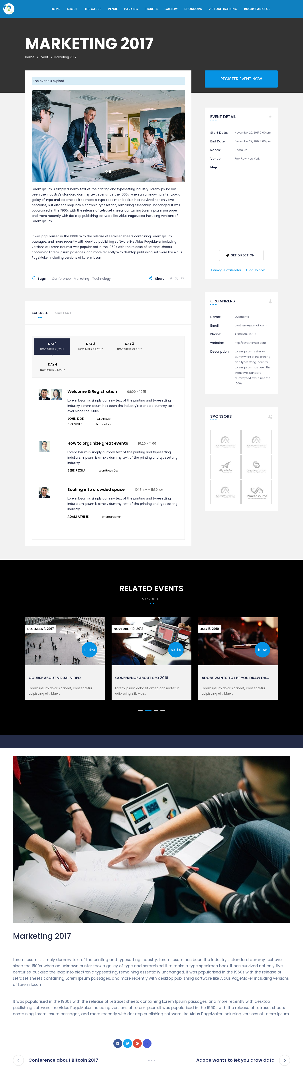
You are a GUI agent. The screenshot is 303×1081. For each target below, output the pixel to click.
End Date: (217, 141)
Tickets (151, 9)
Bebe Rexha (76, 470)
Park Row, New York (247, 158)
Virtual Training (223, 9)
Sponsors (193, 9)
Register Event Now (241, 79)
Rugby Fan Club (257, 9)
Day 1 (52, 346)
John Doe (75, 418)
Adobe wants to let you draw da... (235, 677)
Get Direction (242, 255)
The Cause (92, 9)
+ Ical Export (256, 270)
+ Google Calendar (226, 270)
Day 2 (90, 346)
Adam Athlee (78, 516)
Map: (214, 167)
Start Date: (219, 132)
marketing (81, 278)
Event (44, 57)
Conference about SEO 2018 (141, 677)
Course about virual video (55, 677)
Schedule (40, 313)
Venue (113, 9)
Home (55, 9)
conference (61, 278)
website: (217, 343)
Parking (131, 9)
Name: (215, 317)
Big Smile (74, 424)
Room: (215, 150)
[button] (43, 136)
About (72, 9)
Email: (214, 325)
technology (101, 278)
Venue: (215, 158)
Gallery (171, 9)
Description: (219, 351)
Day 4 (52, 367)
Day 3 (129, 346)
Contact (63, 313)
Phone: (215, 334)
